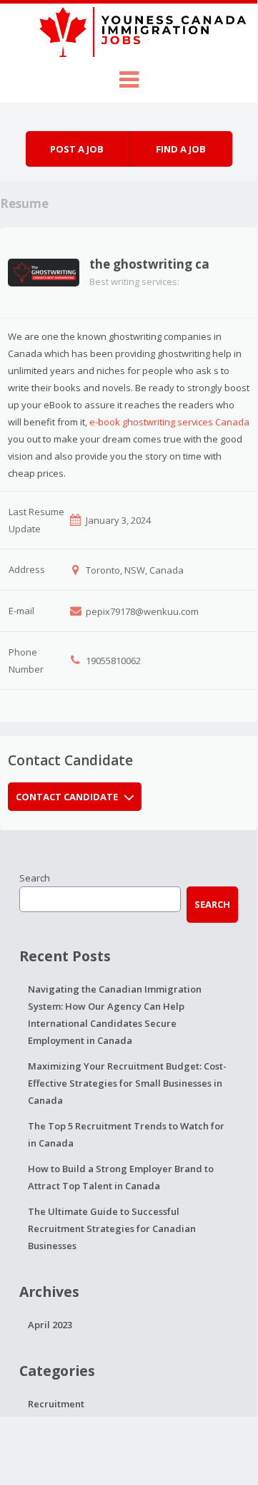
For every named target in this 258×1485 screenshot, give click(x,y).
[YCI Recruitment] (129, 30)
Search (34, 877)
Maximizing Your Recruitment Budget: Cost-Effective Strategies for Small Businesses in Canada (127, 1083)
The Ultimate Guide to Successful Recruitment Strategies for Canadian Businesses (112, 1228)
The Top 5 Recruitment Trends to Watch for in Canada (126, 1134)
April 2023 (50, 1324)
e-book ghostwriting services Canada (169, 421)
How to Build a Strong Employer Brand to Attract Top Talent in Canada (121, 1177)
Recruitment (56, 1403)
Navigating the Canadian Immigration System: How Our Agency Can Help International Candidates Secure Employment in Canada (115, 1015)
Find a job (181, 149)
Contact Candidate (67, 796)
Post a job (77, 149)
